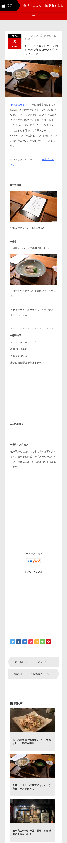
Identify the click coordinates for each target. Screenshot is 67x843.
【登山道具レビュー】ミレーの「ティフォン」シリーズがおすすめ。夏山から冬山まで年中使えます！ (36, 662)
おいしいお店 (35, 35)
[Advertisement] (33, 393)
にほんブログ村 (33, 572)
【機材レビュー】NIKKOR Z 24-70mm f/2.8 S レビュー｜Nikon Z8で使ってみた (34, 673)
